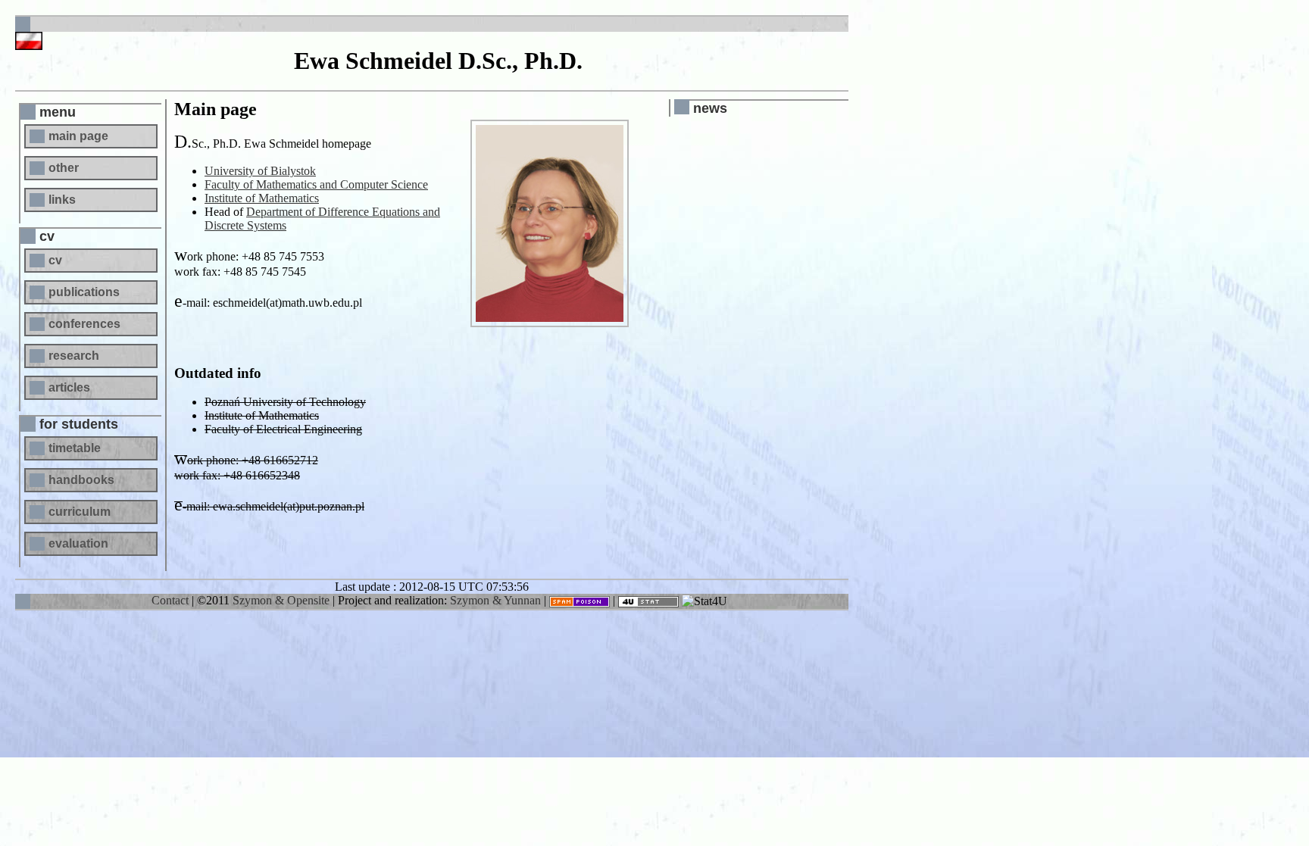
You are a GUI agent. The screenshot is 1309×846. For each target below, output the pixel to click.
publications (84, 292)
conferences (84, 323)
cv (55, 260)
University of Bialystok (260, 170)
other (63, 167)
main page (78, 136)
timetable (74, 448)
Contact (170, 600)
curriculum (79, 511)
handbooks (81, 479)
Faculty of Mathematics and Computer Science (316, 184)
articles (69, 387)
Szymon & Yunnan (495, 600)
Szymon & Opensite (281, 600)
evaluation (78, 543)
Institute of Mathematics (262, 198)
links (62, 199)
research (73, 355)
